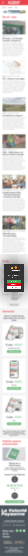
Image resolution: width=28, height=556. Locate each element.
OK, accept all (14, 281)
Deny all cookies (14, 284)
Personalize (14, 287)
